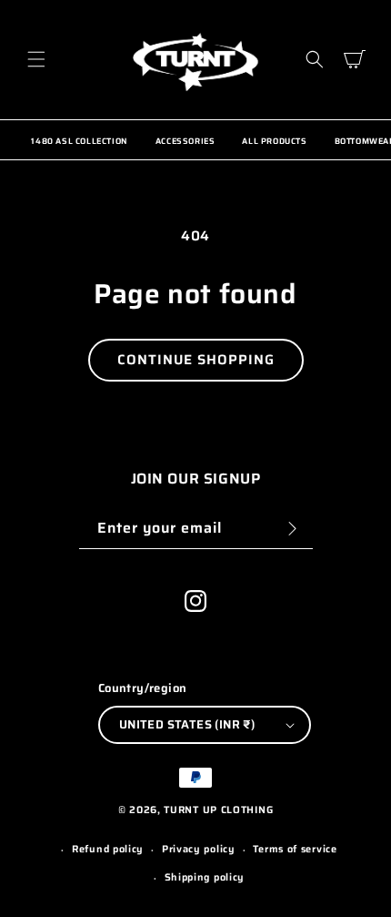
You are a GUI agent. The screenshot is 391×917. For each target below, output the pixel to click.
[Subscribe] (293, 528)
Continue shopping (196, 360)
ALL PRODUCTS (274, 141)
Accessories (185, 141)
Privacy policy (199, 849)
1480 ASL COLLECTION (79, 141)
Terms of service (294, 849)
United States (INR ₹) (187, 724)
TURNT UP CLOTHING (218, 810)
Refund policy (108, 849)
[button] (36, 59)
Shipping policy (205, 877)
